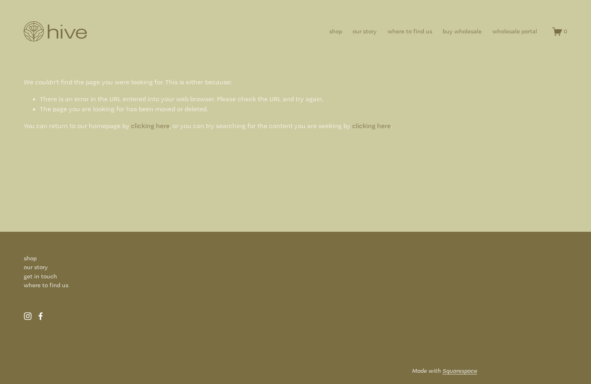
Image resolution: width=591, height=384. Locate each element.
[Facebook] (41, 316)
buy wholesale (462, 31)
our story (365, 31)
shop (335, 31)
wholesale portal (514, 31)
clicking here (150, 126)
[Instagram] (28, 316)
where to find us (410, 31)
